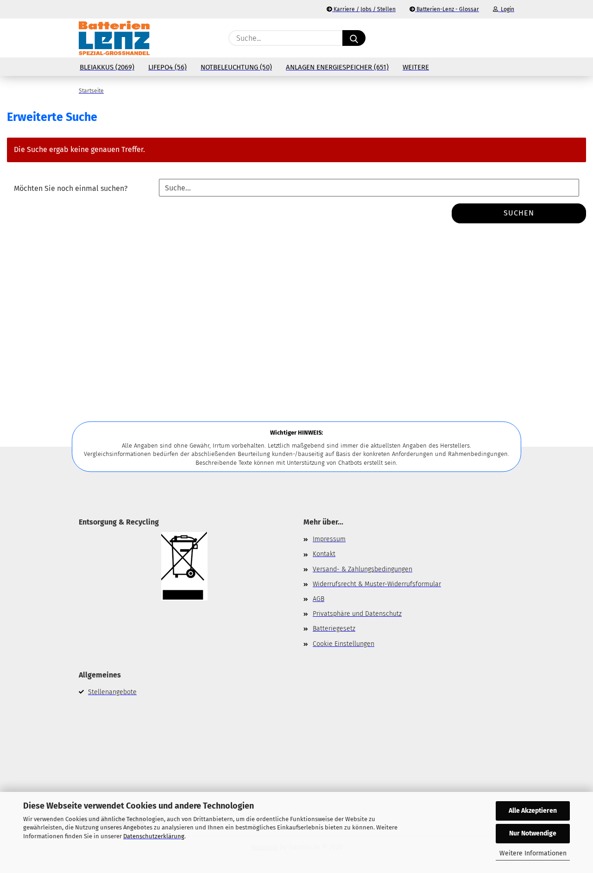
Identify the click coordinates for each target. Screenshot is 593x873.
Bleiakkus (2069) (107, 67)
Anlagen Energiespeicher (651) (337, 67)
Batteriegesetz (334, 629)
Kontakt (324, 554)
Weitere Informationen (533, 853)
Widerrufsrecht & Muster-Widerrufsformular (377, 584)
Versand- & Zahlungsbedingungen (362, 569)
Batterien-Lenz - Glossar (447, 9)
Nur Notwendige (532, 833)
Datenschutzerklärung (153, 836)
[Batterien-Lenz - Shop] (114, 38)
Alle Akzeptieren (533, 811)
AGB (318, 599)
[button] (509, 38)
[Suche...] (354, 38)
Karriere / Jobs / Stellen (364, 9)
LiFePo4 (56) (167, 67)
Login (506, 9)
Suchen (519, 213)
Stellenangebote (112, 692)
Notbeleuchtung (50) (236, 67)
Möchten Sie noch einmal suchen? (70, 188)
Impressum (329, 539)
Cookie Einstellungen (343, 644)
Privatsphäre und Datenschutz (357, 614)
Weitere (416, 67)
